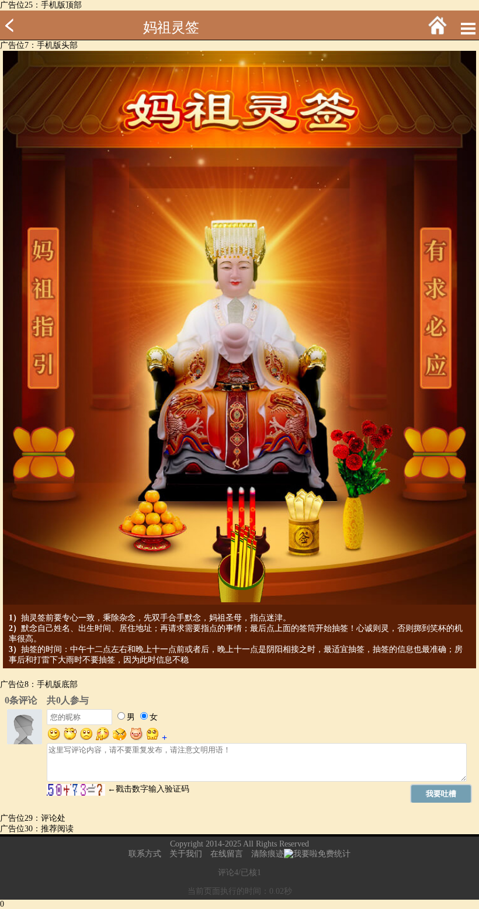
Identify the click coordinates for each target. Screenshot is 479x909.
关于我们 (185, 853)
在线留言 (226, 853)
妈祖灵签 (171, 27)
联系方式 (145, 853)
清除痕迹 (267, 853)
